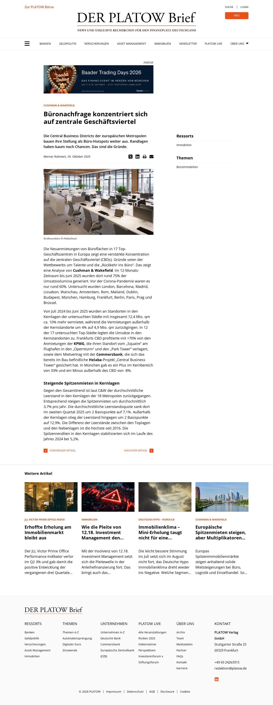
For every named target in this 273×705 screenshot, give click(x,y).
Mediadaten (184, 644)
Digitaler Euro (72, 644)
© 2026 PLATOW (90, 691)
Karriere (181, 668)
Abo (237, 15)
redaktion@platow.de (230, 668)
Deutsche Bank (111, 638)
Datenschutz (135, 691)
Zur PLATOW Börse (39, 7)
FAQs (179, 656)
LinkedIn (216, 679)
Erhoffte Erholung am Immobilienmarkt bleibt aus (48, 532)
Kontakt (181, 662)
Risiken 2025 (146, 638)
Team (180, 638)
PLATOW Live (213, 43)
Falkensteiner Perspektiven (147, 647)
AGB (152, 691)
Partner (181, 650)
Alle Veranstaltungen (152, 632)
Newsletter (188, 43)
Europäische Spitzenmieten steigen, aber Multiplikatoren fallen (220, 535)
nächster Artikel (135, 450)
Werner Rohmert (55, 156)
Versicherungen (96, 43)
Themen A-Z (71, 632)
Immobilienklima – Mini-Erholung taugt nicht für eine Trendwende (160, 535)
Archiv (180, 632)
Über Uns (237, 43)
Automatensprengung (77, 638)
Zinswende (70, 650)
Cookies (185, 691)
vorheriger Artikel (63, 450)
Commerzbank (110, 644)
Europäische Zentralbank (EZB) (117, 653)
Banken (45, 43)
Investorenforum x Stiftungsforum (150, 659)
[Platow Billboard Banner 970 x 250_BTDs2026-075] (98, 79)
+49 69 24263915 (226, 662)
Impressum (113, 691)
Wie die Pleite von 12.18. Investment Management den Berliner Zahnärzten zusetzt (104, 537)
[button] (131, 157)
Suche (229, 7)
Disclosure (167, 691)
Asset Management (131, 43)
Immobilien (162, 43)
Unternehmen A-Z (113, 632)
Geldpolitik (67, 43)
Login (244, 7)
